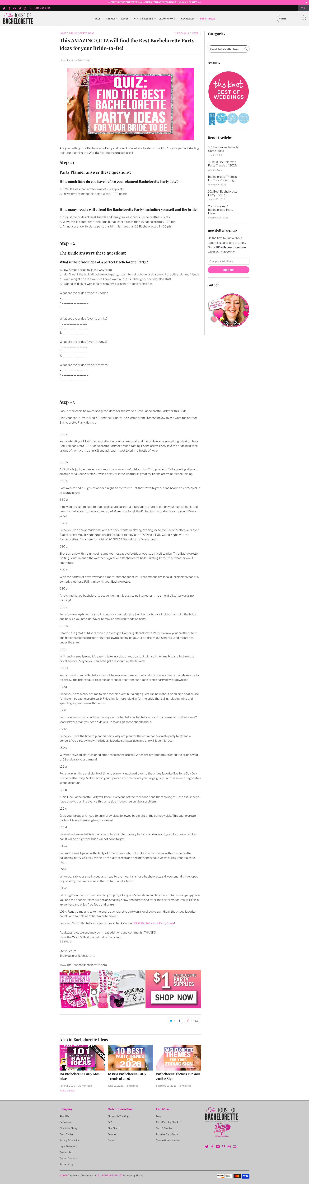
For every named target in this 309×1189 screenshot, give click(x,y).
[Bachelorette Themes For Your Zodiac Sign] (178, 1058)
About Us (64, 1116)
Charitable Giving (68, 1128)
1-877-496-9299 (42, 8)
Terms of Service (68, 1158)
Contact (112, 1140)
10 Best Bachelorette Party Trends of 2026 (222, 163)
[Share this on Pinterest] (188, 1020)
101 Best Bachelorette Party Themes (222, 193)
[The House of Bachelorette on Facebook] (9, 8)
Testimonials (66, 1152)
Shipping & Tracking (118, 1116)
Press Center (66, 1134)
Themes (111, 18)
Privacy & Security (69, 1140)
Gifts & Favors (143, 18)
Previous (183, 33)
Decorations (167, 18)
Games (125, 18)
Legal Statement (68, 1146)
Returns (112, 1134)
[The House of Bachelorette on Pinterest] (19, 8)
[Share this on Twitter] (171, 1020)
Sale (98, 18)
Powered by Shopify (133, 1175)
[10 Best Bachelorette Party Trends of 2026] (130, 1058)
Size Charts (114, 1128)
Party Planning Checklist (168, 1122)
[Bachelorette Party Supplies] (130, 1007)
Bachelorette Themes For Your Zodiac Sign (222, 178)
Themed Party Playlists (168, 1140)
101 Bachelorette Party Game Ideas (223, 149)
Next (195, 33)
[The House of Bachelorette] (18, 19)
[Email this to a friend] (196, 1020)
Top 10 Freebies (164, 1128)
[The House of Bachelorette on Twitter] (3, 8)
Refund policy (66, 1164)
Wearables (187, 18)
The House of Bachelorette (82, 1175)
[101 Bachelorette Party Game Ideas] (82, 1058)
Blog (158, 1116)
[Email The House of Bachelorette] (29, 8)
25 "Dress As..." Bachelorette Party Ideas (220, 210)
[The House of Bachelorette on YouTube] (14, 8)
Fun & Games (67, 1090)
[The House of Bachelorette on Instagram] (24, 8)
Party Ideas (207, 18)
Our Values (65, 1122)
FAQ (110, 1122)
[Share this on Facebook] (179, 1020)
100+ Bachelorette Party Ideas (154, 923)
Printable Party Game (167, 1134)
